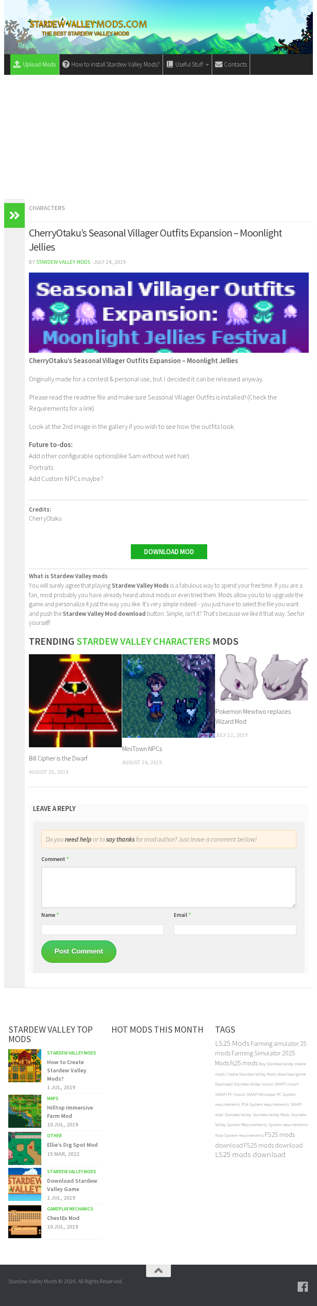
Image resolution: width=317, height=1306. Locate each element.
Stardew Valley (238, 1114)
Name (50, 915)
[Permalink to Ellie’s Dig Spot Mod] (24, 1148)
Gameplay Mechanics (70, 1209)
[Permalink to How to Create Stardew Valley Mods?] (24, 1065)
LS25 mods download (250, 1154)
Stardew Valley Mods (63, 262)
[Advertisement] (158, 137)
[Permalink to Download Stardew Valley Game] (24, 1184)
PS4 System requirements (265, 1104)
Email (182, 915)
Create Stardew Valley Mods (251, 1074)
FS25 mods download (273, 1145)
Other (54, 1136)
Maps (53, 1098)
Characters (47, 208)
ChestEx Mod (63, 1218)
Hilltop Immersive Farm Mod (70, 1111)
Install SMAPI (274, 1084)
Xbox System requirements (239, 1135)
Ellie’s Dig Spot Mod (72, 1144)
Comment (55, 859)
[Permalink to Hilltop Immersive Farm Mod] (24, 1111)
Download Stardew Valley (237, 1084)
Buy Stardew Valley (276, 1064)
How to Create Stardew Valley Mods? (66, 1070)
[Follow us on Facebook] (303, 1287)
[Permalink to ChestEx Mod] (24, 1221)
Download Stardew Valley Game (72, 1185)
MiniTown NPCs (142, 748)
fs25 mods (244, 1063)
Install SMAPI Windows (254, 1094)
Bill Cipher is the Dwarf (58, 758)
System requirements (288, 1124)
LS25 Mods (232, 1043)
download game (291, 1074)
